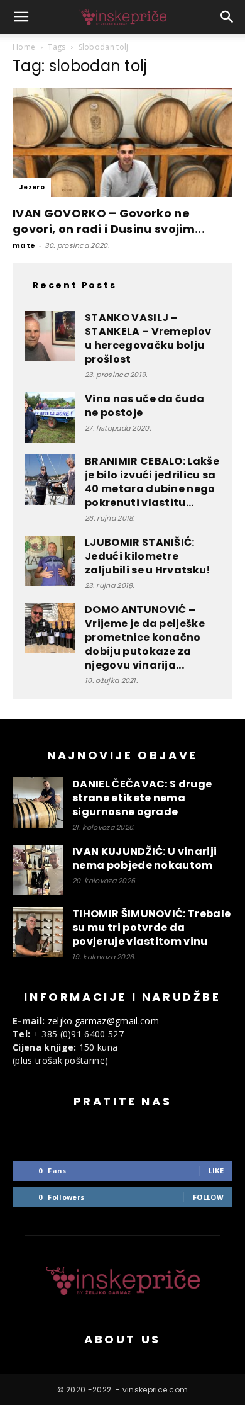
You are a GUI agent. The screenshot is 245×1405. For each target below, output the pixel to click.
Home (24, 47)
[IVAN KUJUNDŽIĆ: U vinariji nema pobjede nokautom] (38, 870)
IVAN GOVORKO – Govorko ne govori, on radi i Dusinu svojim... (109, 221)
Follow (208, 1197)
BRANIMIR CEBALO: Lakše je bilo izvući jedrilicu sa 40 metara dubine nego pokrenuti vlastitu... (152, 482)
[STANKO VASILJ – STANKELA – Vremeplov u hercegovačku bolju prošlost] (50, 336)
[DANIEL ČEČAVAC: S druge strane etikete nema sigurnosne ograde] (38, 802)
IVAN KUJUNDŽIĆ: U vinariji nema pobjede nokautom (144, 858)
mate (24, 245)
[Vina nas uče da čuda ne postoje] (50, 417)
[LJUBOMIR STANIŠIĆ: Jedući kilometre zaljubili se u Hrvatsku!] (50, 561)
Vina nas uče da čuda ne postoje (144, 406)
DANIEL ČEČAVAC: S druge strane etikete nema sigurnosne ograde (142, 798)
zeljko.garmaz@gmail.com (103, 1021)
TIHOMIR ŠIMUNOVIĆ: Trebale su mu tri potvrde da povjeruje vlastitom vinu (151, 927)
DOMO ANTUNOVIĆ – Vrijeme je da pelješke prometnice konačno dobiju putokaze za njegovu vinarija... (145, 637)
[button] (21, 17)
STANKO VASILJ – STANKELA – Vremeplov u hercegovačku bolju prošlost (148, 338)
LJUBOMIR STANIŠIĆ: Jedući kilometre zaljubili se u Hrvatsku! (148, 556)
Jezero (32, 187)
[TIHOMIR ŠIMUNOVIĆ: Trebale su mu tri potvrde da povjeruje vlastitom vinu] (38, 932)
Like (216, 1170)
